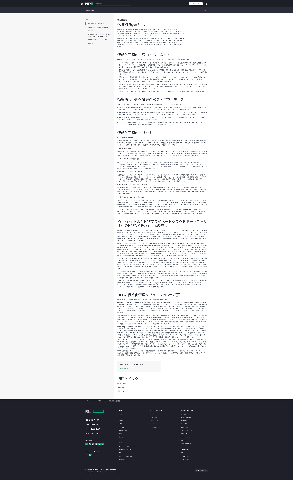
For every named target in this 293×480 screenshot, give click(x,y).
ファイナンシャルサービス (187, 430)
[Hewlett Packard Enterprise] (89, 4)
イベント (152, 414)
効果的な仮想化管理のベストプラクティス (98, 27)
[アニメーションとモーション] (90, 455)
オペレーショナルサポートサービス (127, 446)
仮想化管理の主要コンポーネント (96, 23)
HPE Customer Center (186, 437)
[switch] (89, 454)
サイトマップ (124, 472)
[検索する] (97, 4)
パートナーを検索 (185, 456)
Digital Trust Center (186, 417)
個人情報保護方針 (89, 472)
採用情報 (121, 420)
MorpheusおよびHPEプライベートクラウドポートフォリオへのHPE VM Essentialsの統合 (100, 35)
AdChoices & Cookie (114, 472)
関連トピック (91, 43)
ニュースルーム (153, 424)
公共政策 (121, 437)
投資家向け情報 (123, 430)
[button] (82, 3)
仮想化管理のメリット (93, 31)
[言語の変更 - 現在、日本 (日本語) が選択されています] (206, 3)
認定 (182, 453)
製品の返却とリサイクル (125, 449)
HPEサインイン (184, 440)
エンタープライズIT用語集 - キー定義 (98, 401)
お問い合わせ (184, 414)
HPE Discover (153, 417)
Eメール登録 (184, 424)
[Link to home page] (86, 401)
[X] (86, 444)
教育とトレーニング (186, 420)
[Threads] (93, 444)
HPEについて (122, 414)
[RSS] (102, 444)
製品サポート (122, 453)
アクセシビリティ (123, 417)
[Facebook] (96, 444)
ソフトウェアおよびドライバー (126, 456)
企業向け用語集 (184, 427)
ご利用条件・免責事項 (101, 472)
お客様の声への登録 (186, 443)
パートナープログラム (186, 459)
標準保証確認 (122, 459)
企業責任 (121, 424)
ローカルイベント (154, 420)
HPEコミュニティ (185, 433)
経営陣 (120, 433)
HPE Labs (121, 427)
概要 (205, 10)
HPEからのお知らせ (155, 427)
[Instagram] (90, 444)
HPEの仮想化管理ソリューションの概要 (97, 39)
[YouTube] (99, 444)
